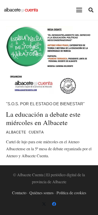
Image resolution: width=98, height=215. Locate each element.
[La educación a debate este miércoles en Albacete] (49, 60)
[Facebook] (54, 204)
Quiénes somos (41, 192)
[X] (44, 204)
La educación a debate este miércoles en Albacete (43, 118)
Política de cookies (71, 192)
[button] (79, 10)
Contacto (19, 192)
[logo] (21, 10)
